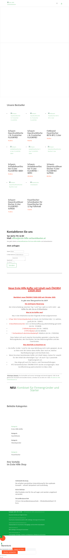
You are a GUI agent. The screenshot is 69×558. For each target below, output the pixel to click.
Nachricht (9, 260)
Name (8, 251)
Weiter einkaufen (10, 552)
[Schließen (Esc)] (5, 555)
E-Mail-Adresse (11, 254)
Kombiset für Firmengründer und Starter (38, 389)
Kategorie (14, 426)
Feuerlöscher (34, 25)
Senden (12, 265)
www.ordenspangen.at (14, 532)
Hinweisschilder (34, 34)
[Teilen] (4, 555)
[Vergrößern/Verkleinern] (0, 555)
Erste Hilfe (34, 15)
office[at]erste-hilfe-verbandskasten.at (34, 512)
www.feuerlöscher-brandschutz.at (17, 517)
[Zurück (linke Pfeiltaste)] (0, 557)
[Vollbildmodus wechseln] (2, 555)
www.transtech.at (13, 527)
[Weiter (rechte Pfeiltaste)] (2, 557)
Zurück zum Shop (19, 549)
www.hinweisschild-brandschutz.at (17, 522)
